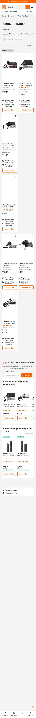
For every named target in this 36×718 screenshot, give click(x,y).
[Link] (10, 203)
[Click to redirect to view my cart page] (32, 7)
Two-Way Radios (24, 16)
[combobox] (16, 7)
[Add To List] (15, 55)
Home (4, 16)
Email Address (9, 371)
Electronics (12, 16)
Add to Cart (9, 110)
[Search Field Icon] (28, 7)
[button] (30, 45)
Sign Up (27, 375)
